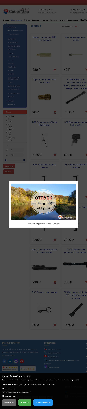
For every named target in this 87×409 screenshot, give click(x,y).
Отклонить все (9, 402)
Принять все (25, 402)
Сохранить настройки (43, 402)
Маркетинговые (10, 396)
